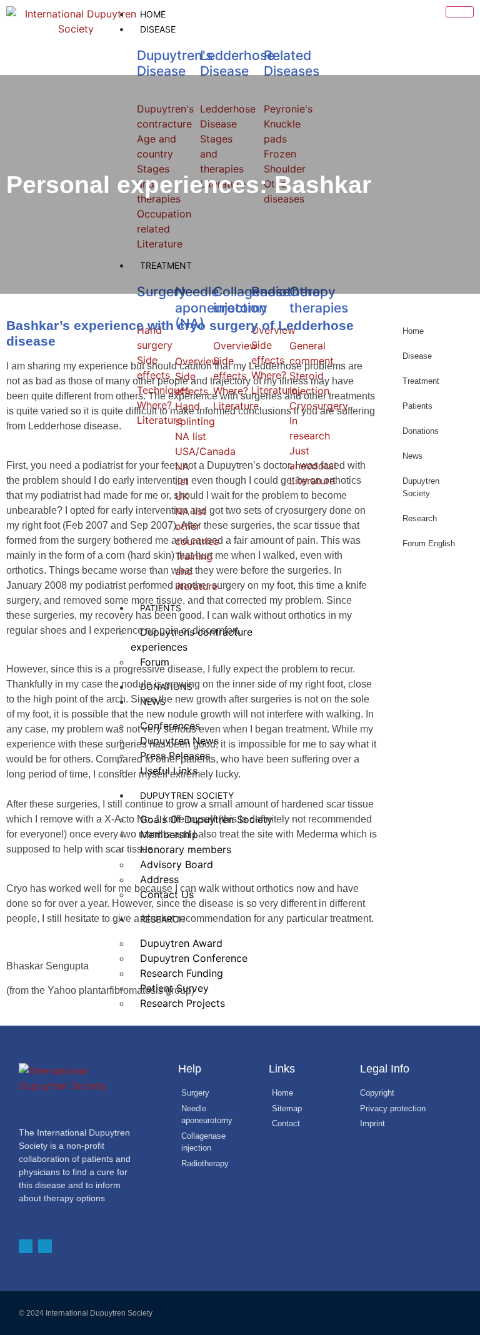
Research (419, 518)
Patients (417, 406)
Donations (420, 431)
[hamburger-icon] (460, 12)
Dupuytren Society (420, 487)
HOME (153, 14)
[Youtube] (45, 1246)
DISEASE (158, 29)
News (412, 456)
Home (413, 331)
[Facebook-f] (25, 1246)
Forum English (428, 543)
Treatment (420, 381)
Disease (417, 356)
